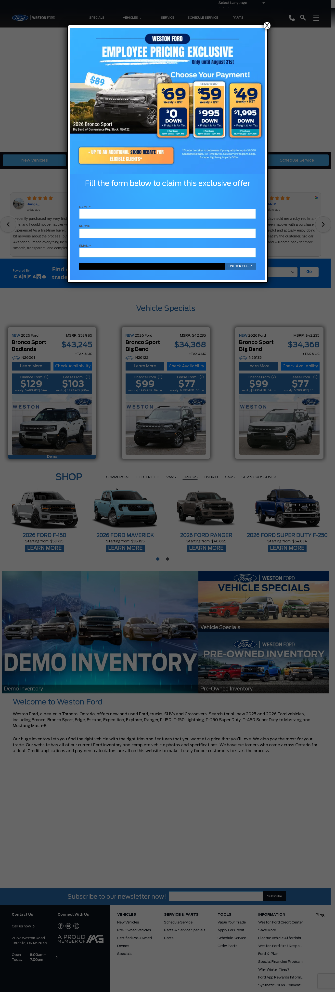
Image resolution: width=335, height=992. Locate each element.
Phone (84, 226)
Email (85, 245)
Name (85, 207)
